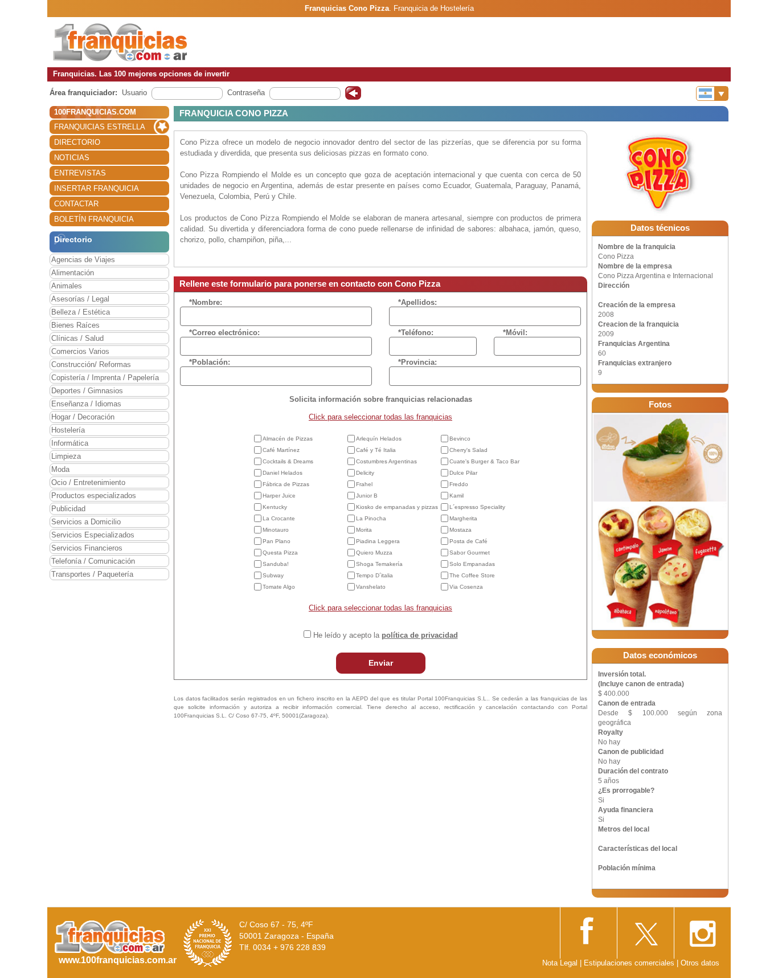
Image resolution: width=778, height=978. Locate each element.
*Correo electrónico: (224, 332)
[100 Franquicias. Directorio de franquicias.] (120, 41)
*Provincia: (417, 362)
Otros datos (700, 963)
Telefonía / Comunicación (93, 561)
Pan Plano (276, 541)
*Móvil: (515, 332)
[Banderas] (712, 93)
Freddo (458, 484)
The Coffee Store (472, 575)
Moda (60, 469)
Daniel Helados (282, 473)
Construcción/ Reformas (91, 364)
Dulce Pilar (463, 473)
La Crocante (279, 518)
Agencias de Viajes (83, 259)
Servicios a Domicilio (86, 521)
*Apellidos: (417, 302)
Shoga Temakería (379, 564)
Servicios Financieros (86, 548)
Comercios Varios (80, 351)
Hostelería (68, 430)
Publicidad (68, 508)
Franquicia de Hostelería (434, 8)
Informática (69, 443)
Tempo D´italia (374, 575)
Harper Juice (279, 495)
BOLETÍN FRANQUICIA (94, 219)
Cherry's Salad (468, 450)
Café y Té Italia (376, 450)
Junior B (367, 495)
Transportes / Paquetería (92, 574)
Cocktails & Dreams (288, 461)
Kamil (456, 495)
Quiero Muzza (374, 552)
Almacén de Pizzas (288, 438)
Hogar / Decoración (82, 417)
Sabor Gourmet (469, 552)
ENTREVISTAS (80, 173)
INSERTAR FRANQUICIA (96, 188)
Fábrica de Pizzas (286, 484)
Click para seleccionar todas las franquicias (380, 417)
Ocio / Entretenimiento (88, 482)
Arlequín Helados (379, 438)
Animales (66, 286)
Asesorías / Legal (80, 299)
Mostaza (460, 530)
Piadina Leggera (378, 541)
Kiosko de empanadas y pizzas (397, 507)
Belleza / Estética (80, 312)
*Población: (209, 362)
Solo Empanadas (472, 564)
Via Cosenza (466, 587)
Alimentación (72, 272)
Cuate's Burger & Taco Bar (484, 461)
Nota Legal (560, 963)
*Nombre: (205, 302)
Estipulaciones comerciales (630, 963)
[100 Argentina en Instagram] (702, 930)
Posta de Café (468, 541)
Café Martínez (281, 450)
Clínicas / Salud (77, 338)
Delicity (365, 473)
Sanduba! (276, 564)
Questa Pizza (280, 552)
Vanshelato (371, 587)
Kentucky (275, 507)
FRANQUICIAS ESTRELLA (99, 127)
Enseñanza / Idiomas (86, 404)
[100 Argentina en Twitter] (645, 930)
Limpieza (66, 456)
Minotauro (276, 530)
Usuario (134, 92)
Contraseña (246, 92)
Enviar (380, 662)
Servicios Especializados (92, 535)
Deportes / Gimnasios (87, 390)
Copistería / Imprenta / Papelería (105, 377)
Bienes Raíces (75, 325)
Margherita (463, 518)
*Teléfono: (415, 332)
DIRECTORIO (77, 142)
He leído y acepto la (385, 635)
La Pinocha (371, 518)
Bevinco (459, 438)
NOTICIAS (71, 157)
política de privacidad (420, 635)
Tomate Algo (279, 587)
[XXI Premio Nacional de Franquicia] (208, 943)
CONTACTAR (76, 203)
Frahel (364, 484)
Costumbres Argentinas (386, 461)
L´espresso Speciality (477, 507)
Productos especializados (93, 495)
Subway (273, 575)
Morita (364, 530)
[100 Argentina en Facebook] (588, 930)
